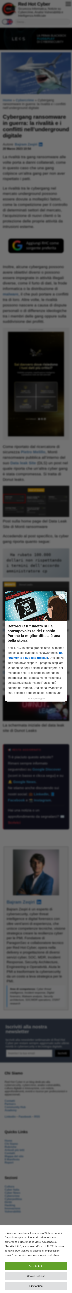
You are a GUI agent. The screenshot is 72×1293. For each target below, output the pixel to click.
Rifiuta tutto (36, 1285)
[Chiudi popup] (62, 597)
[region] (36, 1259)
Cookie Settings (36, 1275)
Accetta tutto (36, 1266)
